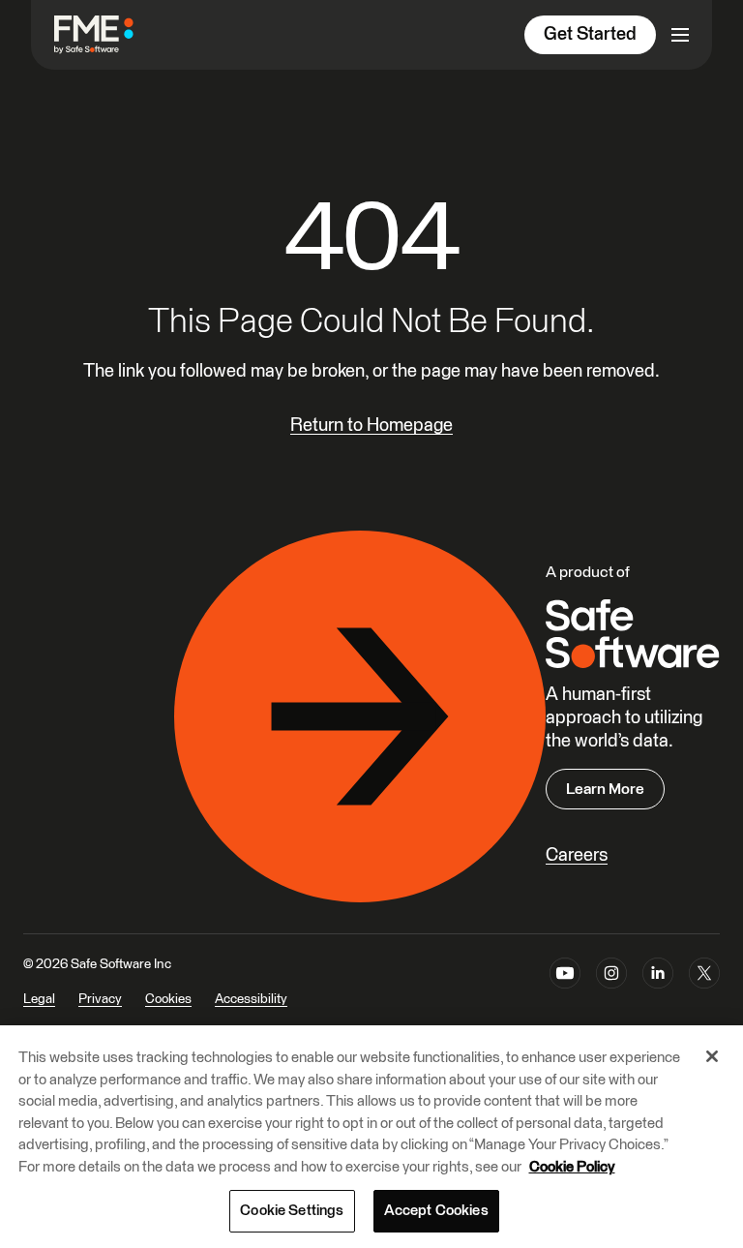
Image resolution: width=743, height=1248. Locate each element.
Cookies (168, 999)
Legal (39, 999)
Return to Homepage (371, 425)
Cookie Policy (572, 1167)
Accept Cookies (436, 1210)
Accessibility (251, 999)
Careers (577, 855)
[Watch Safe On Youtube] (565, 994)
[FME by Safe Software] (113, 34)
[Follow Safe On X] (704, 994)
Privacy (100, 999)
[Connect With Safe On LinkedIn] (657, 994)
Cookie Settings (291, 1210)
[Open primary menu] (680, 35)
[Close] (712, 1056)
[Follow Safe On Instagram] (611, 994)
